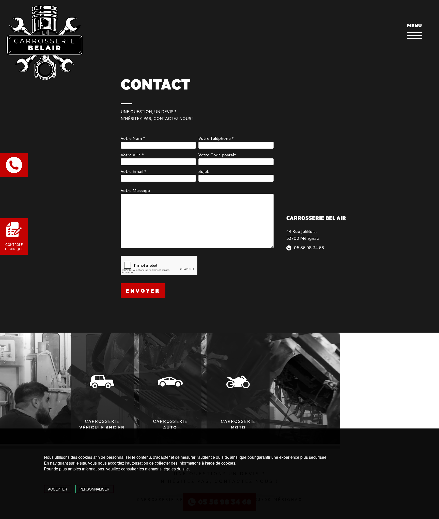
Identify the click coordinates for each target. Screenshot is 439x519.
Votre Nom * (133, 138)
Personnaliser (94, 489)
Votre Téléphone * (216, 138)
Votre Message (135, 190)
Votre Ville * (132, 154)
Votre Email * (133, 171)
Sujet (203, 171)
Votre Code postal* (217, 154)
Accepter (57, 489)
